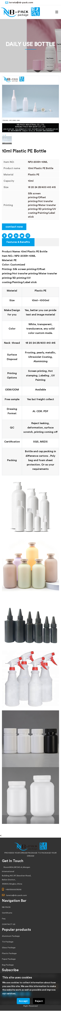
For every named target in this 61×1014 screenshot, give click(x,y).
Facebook (4, 235)
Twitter (10, 235)
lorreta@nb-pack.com (21, 2)
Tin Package (7, 942)
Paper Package (9, 959)
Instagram (27, 235)
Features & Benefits (18, 242)
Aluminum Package (11, 936)
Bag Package (8, 965)
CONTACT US (8, 924)
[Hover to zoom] (30, 104)
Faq (3, 919)
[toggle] (56, 12)
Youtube (22, 235)
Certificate (7, 913)
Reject (39, 1001)
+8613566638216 (13, 889)
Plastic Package (9, 953)
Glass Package (8, 948)
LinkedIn (16, 235)
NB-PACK (6, 907)
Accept (23, 1001)
